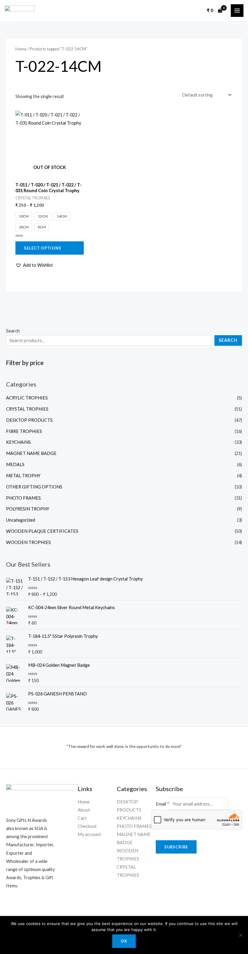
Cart (82, 818)
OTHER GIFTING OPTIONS (34, 486)
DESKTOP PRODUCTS (29, 420)
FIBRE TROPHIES (24, 431)
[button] (34, 265)
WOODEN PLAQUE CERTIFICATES (42, 531)
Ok (124, 941)
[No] (240, 935)
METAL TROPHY (23, 475)
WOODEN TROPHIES (28, 542)
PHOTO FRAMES (23, 498)
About (84, 809)
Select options (42, 248)
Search (13, 330)
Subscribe (176, 846)
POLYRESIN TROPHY (27, 508)
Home (20, 48)
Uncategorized (20, 520)
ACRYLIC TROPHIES (27, 397)
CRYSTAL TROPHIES (27, 409)
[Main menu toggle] (237, 10)
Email (162, 803)
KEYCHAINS (18, 442)
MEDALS (15, 464)
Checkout (87, 826)
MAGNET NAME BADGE (31, 453)
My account (89, 834)
